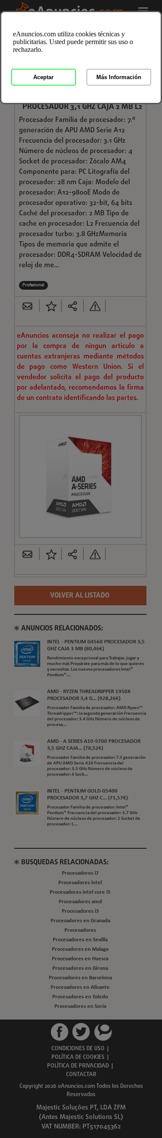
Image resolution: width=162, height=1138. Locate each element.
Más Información (118, 77)
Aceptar (43, 77)
